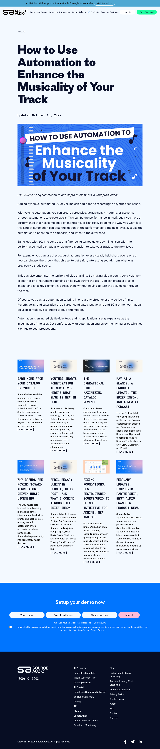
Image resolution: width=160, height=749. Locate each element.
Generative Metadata (84, 673)
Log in (127, 12)
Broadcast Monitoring (85, 725)
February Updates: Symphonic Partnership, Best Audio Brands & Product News (127, 494)
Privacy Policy (97, 630)
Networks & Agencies (59, 12)
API (75, 706)
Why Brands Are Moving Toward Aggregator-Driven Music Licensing (30, 489)
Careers (114, 718)
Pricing (77, 701)
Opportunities (81, 715)
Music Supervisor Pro (85, 677)
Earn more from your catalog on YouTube (30, 383)
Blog (112, 668)
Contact (114, 713)
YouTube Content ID (84, 696)
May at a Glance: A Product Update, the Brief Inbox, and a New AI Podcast (127, 393)
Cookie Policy (117, 699)
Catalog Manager (82, 682)
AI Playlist (79, 687)
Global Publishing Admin (86, 720)
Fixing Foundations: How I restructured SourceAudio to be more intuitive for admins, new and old (96, 498)
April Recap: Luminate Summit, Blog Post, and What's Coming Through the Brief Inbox (62, 494)
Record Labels (79, 12)
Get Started (147, 12)
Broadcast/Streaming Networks (90, 692)
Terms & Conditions (120, 689)
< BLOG (21, 31)
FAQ (112, 708)
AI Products (80, 668)
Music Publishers (38, 12)
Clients (77, 711)
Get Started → (92, 3)
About (113, 703)
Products (93, 12)
